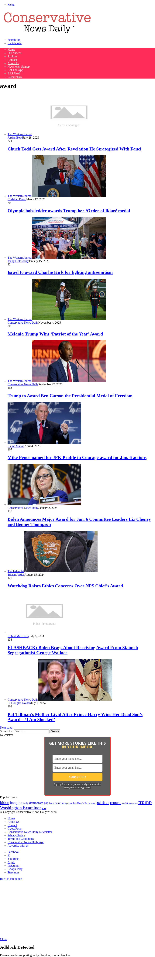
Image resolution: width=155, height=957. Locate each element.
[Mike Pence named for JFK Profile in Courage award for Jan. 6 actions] (44, 442)
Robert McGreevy (18, 636)
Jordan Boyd (15, 137)
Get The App (15, 70)
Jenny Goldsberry (18, 261)
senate (135, 803)
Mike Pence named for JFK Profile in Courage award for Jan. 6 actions (77, 457)
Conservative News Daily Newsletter (30, 832)
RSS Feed (14, 73)
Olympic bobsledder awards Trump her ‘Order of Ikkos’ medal (69, 210)
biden (4, 802)
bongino (16, 803)
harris (51, 803)
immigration (67, 803)
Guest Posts (15, 76)
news (93, 803)
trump (145, 802)
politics (102, 802)
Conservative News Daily (23, 322)
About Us (13, 63)
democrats (36, 803)
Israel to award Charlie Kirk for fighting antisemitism (60, 272)
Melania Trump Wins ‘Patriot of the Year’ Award (55, 334)
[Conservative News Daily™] (47, 33)
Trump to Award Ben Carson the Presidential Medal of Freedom (70, 395)
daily (25, 802)
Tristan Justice (16, 574)
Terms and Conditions (21, 838)
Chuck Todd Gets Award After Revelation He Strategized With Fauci (74, 149)
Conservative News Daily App (26, 842)
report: (115, 802)
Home (11, 49)
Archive (12, 56)
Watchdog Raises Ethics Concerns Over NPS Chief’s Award (65, 585)
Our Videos (14, 53)
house (58, 803)
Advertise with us (18, 845)
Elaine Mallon (16, 446)
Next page (6, 727)
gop (46, 802)
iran (75, 803)
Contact (12, 59)
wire (44, 808)
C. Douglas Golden (19, 703)
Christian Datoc (17, 199)
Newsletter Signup (19, 66)
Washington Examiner (20, 807)
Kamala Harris (83, 803)
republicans (127, 803)
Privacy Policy (16, 835)
